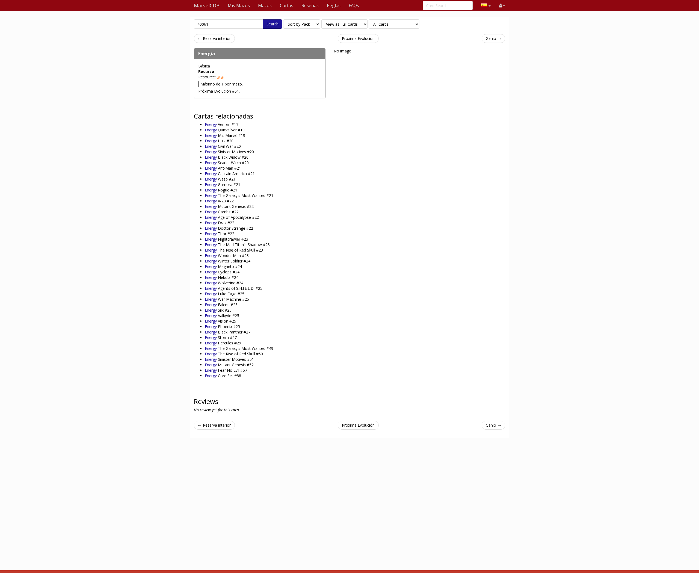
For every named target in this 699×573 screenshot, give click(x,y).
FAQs (354, 5)
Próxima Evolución (358, 38)
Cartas (286, 5)
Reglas (333, 5)
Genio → (493, 38)
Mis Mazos (239, 5)
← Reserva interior (214, 38)
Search (272, 23)
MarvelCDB (207, 5)
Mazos (265, 5)
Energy (211, 124)
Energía (206, 54)
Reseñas (310, 5)
